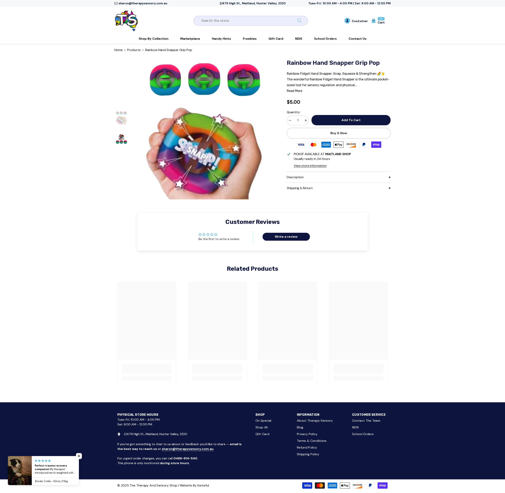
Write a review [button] (286, 237)
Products (134, 50)
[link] (147, 369)
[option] (204, 128)
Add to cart (351, 120)
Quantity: (293, 112)
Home (118, 50)
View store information (310, 166)
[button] (79, 456)
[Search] (251, 20)
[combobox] (246, 20)
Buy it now (338, 133)
